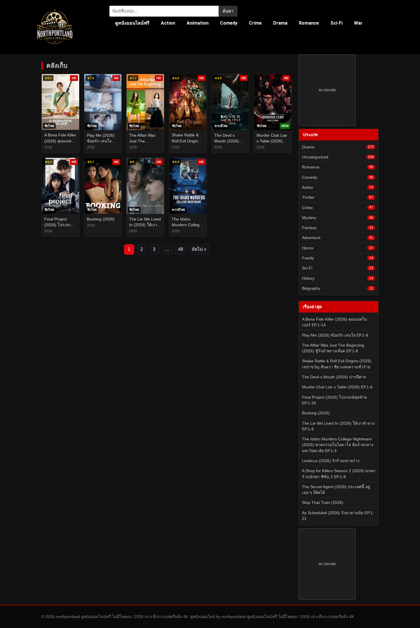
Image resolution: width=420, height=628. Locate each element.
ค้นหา (228, 11)
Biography (337, 288)
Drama (280, 23)
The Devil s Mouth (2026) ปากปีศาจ (334, 377)
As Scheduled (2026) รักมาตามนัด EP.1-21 (338, 515)
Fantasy (337, 227)
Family (337, 258)
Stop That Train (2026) (322, 502)
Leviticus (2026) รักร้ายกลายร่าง (330, 460)
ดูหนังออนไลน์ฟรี (132, 23)
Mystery (337, 217)
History (337, 278)
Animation (198, 23)
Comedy (228, 23)
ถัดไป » (199, 249)
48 (180, 249)
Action (168, 23)
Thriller (337, 197)
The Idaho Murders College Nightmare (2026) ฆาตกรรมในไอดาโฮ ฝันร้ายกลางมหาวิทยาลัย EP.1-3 (337, 445)
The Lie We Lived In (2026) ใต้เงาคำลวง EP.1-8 (338, 426)
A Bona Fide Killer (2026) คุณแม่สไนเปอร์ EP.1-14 (334, 322)
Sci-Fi (336, 23)
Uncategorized (338, 157)
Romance (309, 23)
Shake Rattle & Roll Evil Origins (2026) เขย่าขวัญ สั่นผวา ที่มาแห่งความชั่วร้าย (336, 364)
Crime (255, 23)
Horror (337, 248)
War (358, 23)
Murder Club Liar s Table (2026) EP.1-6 (337, 387)
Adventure (337, 237)
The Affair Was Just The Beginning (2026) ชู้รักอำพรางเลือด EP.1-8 (333, 348)
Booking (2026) (316, 413)
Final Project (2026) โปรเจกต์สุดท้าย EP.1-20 (334, 400)
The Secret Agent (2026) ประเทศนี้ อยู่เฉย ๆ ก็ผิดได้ (336, 489)
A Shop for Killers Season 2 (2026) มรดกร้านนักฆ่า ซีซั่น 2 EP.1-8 (338, 473)
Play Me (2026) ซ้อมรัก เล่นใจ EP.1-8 (335, 335)
